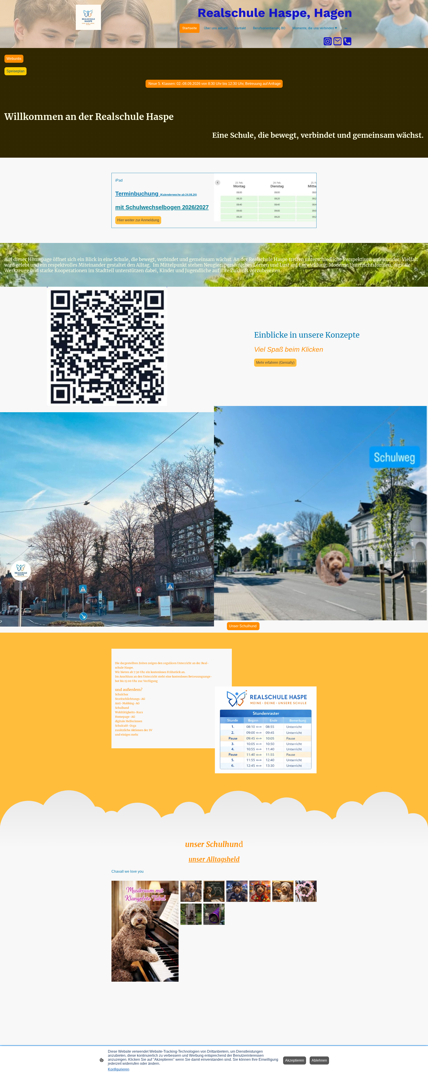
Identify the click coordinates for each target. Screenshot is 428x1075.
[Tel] (347, 41)
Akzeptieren (294, 1060)
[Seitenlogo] (88, 17)
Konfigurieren (118, 1069)
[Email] (337, 41)
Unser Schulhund (243, 626)
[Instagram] (328, 41)
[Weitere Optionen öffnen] (346, 28)
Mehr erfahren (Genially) (275, 362)
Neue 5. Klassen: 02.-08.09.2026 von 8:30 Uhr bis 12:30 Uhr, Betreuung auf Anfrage (214, 84)
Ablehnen (319, 1060)
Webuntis (13, 59)
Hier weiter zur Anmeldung (138, 220)
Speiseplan (15, 71)
